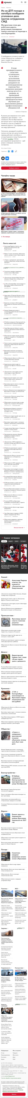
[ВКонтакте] (7, 158)
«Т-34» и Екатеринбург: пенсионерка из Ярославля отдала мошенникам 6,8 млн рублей (14, 285)
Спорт (14, 256)
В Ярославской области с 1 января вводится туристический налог (21, 985)
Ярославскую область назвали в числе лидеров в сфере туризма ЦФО (20, 998)
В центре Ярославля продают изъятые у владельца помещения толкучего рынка (14, 489)
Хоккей (14, 250)
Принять (14, 1094)
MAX (14, 1059)
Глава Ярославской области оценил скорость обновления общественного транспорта (14, 329)
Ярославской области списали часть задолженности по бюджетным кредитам (14, 457)
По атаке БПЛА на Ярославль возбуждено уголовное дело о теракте (14, 501)
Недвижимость (5, 968)
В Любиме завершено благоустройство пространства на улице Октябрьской (14, 322)
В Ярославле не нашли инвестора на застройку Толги (6, 986)
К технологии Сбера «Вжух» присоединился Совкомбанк (6, 1033)
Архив (2, 1059)
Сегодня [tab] (23, 541)
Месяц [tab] (4, 541)
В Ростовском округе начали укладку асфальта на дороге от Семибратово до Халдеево (14, 337)
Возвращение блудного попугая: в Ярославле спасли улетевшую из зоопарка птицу (13, 410)
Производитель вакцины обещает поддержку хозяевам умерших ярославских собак (13, 436)
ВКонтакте (15, 1055)
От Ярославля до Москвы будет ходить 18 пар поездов (21, 979)
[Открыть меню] (25, 2)
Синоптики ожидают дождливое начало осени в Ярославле (12, 272)
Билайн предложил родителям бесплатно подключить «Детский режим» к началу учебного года (6, 1040)
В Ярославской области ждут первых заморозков (14, 507)
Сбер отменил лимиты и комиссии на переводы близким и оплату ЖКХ (21, 900)
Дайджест (15, 299)
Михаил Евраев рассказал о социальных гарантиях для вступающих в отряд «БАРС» (14, 312)
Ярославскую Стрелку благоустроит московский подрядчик (10, 790)
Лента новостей (9, 243)
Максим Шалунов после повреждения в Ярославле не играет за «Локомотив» (14, 390)
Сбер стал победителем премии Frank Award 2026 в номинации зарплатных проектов (7, 1018)
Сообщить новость (14, 168)
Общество (15, 264)
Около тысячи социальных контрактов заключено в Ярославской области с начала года (14, 344)
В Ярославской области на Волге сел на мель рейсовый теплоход (14, 358)
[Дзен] (3, 158)
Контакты (3, 1057)
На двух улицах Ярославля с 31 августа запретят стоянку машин (14, 428)
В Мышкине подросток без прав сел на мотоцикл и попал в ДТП (14, 416)
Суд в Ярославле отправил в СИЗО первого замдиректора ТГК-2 (13, 514)
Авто (14, 340)
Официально (16, 431)
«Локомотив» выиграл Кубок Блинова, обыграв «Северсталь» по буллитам (14, 278)
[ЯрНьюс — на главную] (6, 2)
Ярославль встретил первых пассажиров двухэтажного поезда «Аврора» (12, 828)
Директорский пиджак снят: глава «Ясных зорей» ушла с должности (13, 378)
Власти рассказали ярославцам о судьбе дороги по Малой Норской (12, 843)
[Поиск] (21, 2)
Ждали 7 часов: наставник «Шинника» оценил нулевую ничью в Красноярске (14, 254)
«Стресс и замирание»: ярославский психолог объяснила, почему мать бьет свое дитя (14, 261)
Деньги (14, 381)
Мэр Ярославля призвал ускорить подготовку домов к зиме (20, 922)
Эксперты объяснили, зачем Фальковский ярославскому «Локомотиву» (9, 567)
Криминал (8, 7)
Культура (14, 479)
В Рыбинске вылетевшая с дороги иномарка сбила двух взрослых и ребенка (13, 449)
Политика (15, 459)
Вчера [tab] (16, 541)
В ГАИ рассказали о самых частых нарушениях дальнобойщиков (13, 483)
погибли (10, 139)
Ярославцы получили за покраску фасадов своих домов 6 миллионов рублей (13, 352)
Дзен (14, 1057)
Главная (3, 7)
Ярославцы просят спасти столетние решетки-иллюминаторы (14, 384)
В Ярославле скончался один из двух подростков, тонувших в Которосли (14, 403)
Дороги (4, 811)
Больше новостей (18, 527)
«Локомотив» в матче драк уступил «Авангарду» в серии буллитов (13, 372)
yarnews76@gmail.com (9, 1076)
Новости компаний (4, 1005)
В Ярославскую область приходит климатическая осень (10, 874)
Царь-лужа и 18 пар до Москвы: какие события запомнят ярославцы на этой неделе (14, 297)
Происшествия (16, 387)
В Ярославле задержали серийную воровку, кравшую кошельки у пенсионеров (13, 521)
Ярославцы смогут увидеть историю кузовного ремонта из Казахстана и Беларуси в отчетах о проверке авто (14, 470)
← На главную (5, 236)
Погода (15, 274)
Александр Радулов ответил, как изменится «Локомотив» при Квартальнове (13, 247)
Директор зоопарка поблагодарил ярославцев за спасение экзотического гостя (14, 304)
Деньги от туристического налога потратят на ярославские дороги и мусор (13, 677)
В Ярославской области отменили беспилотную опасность (13, 495)
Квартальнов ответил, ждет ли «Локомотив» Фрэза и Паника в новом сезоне (14, 365)
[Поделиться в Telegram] (8, 151)
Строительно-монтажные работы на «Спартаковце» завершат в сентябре (11, 799)
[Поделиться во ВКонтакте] (12, 151)
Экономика (16, 332)
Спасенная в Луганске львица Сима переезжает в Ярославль (14, 396)
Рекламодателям (5, 1055)
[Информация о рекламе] (24, 268)
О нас (2, 1053)
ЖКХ (16, 888)
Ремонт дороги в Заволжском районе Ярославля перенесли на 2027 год (19, 818)
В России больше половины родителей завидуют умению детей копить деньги (11, 672)
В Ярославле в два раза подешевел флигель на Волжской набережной (6, 999)
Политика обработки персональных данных (11, 1078)
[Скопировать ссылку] (15, 151)
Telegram (15, 1053)
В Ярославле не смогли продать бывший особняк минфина (5, 979)
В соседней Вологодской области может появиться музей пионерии (13, 477)
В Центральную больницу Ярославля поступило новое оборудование (7, 948)
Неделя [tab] (10, 541)
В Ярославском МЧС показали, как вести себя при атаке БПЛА (13, 463)
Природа (15, 307)
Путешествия (19, 968)
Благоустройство (17, 325)
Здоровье (15, 438)
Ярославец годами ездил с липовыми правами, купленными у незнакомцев (14, 422)
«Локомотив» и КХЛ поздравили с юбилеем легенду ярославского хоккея (14, 442)
